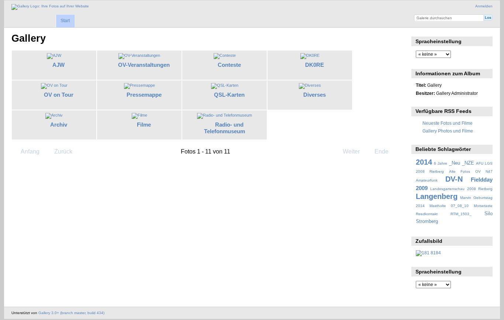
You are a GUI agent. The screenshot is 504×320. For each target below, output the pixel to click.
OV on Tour (58, 95)
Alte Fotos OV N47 (471, 171)
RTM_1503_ (461, 214)
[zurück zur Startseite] (50, 7)
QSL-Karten (229, 95)
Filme (144, 124)
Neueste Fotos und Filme (447, 123)
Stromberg (427, 221)
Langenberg (437, 196)
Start (65, 20)
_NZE (468, 163)
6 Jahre (440, 163)
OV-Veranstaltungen (144, 65)
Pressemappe (144, 95)
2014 (424, 162)
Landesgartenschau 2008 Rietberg (461, 189)
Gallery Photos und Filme (447, 130)
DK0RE (314, 65)
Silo (488, 213)
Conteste (229, 65)
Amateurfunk (427, 180)
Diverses (314, 95)
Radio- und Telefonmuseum (224, 128)
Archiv (58, 124)
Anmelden (484, 6)
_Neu (454, 163)
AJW (58, 65)
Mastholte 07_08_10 (449, 206)
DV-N (454, 179)
